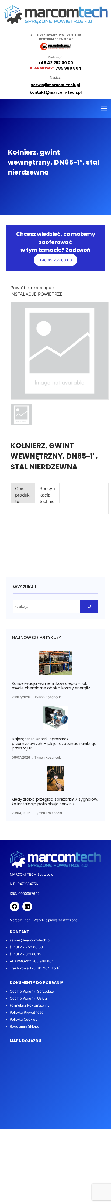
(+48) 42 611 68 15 (25, 954)
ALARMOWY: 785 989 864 (32, 961)
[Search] (89, 606)
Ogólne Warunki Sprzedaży (32, 991)
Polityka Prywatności (27, 1012)
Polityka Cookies (23, 1019)
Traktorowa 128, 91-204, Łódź (35, 968)
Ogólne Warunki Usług (28, 998)
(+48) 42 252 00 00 (26, 947)
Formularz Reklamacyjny (30, 1005)
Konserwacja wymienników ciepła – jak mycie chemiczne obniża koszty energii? (51, 685)
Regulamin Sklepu (24, 1026)
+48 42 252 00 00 (55, 260)
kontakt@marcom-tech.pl (56, 92)
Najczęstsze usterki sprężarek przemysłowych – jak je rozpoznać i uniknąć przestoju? (54, 744)
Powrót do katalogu (32, 287)
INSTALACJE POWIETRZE (37, 294)
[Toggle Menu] (104, 108)
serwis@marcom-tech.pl (30, 940)
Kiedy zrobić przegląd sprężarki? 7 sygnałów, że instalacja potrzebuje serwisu (55, 801)
